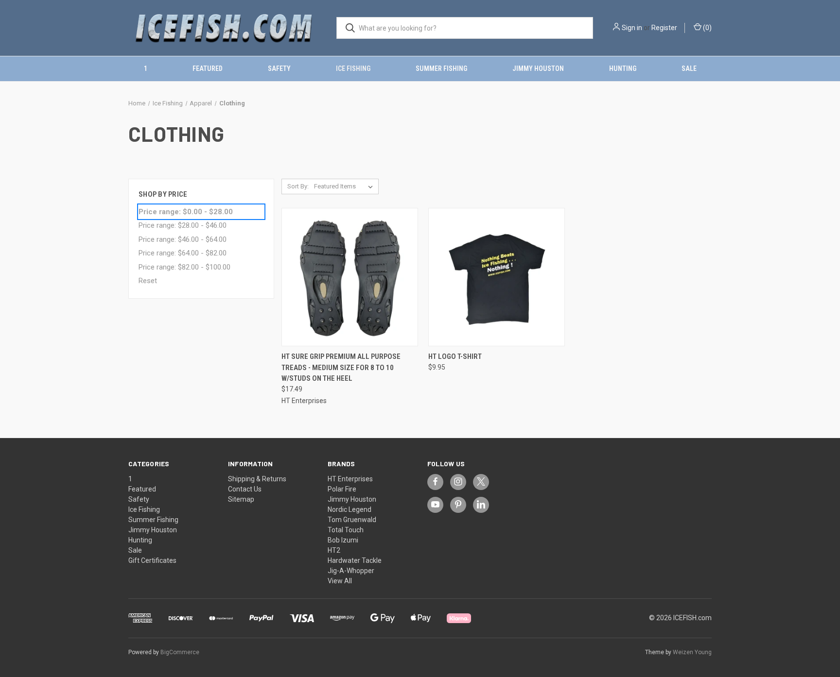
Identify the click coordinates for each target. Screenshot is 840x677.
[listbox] (345, 186)
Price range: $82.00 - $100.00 (184, 267)
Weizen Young (692, 652)
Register (664, 28)
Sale (689, 68)
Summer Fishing (441, 68)
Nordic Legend (349, 509)
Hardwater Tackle (355, 560)
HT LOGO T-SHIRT (455, 356)
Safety (279, 68)
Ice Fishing (353, 68)
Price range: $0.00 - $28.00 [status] (186, 211)
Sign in (632, 28)
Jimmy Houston (538, 68)
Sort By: (298, 186)
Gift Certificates (152, 560)
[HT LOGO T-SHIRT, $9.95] (496, 277)
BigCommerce (179, 652)
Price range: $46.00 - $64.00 (183, 239)
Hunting (622, 68)
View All (340, 581)
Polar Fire (342, 489)
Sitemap (241, 499)
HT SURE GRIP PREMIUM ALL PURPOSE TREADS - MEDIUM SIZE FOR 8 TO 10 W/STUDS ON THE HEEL (341, 367)
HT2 (334, 550)
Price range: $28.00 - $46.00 (183, 225)
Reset (148, 280)
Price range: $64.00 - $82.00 (183, 253)
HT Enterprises (350, 479)
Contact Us (245, 489)
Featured (207, 68)
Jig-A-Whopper (351, 571)
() (706, 28)
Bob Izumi (343, 540)
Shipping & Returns (257, 479)
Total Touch (346, 530)
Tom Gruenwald (352, 520)
